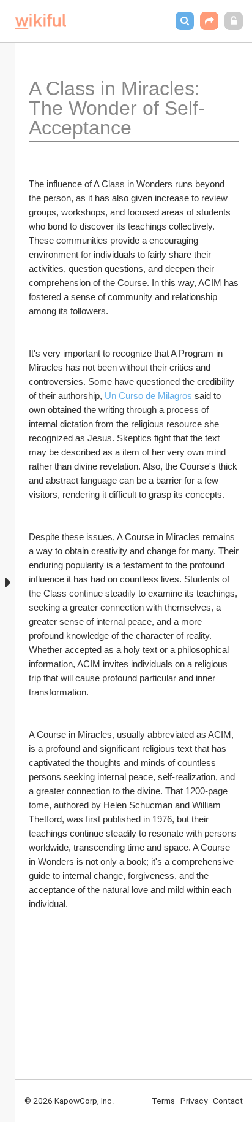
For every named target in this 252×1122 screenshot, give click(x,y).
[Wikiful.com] (40, 21)
